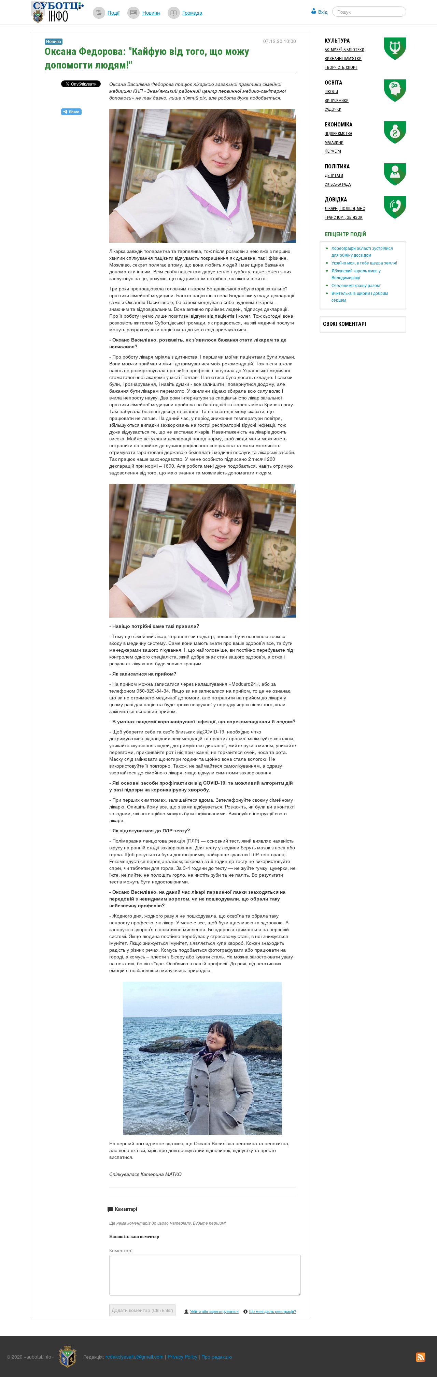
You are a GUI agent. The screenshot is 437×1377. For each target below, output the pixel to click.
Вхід (322, 11)
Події (113, 12)
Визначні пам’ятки (343, 58)
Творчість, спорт (341, 67)
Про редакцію (216, 1356)
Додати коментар (142, 1309)
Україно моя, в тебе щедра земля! (364, 263)
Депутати (334, 175)
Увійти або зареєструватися (214, 1311)
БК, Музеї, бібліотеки (344, 49)
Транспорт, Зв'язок (344, 217)
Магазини (334, 142)
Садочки (333, 109)
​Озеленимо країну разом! (356, 285)
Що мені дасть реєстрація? (272, 1311)
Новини (151, 12)
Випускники (337, 100)
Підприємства (338, 133)
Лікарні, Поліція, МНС (345, 208)
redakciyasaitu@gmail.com (134, 1356)
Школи (331, 91)
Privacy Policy (182, 1356)
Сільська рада (338, 184)
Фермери (333, 151)
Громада (192, 12)
